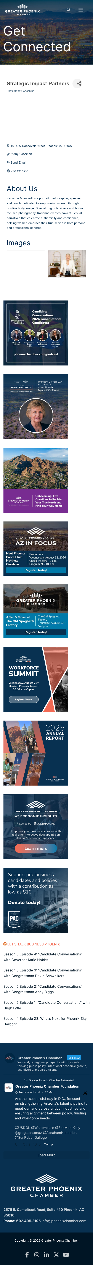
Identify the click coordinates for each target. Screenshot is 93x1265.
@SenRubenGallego (31, 1137)
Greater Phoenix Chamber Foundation (47, 1086)
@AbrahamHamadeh (60, 1132)
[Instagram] (37, 1255)
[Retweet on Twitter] (25, 1080)
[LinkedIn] (46, 1255)
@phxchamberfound (27, 1092)
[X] (56, 1255)
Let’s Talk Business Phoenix (33, 944)
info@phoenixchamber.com (64, 1221)
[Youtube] (66, 1255)
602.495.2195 (28, 1221)
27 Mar (49, 1092)
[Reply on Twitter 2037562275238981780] (18, 1145)
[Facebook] (27, 1255)
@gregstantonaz (28, 1132)
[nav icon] (81, 9)
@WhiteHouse (42, 1127)
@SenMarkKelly (67, 1127)
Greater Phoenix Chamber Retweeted (51, 1080)
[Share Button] (77, 83)
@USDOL (22, 1127)
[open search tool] (69, 10)
